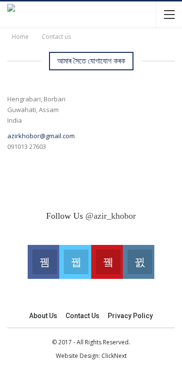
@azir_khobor (110, 216)
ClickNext (114, 356)
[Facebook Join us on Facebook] (43, 262)
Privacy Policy (130, 316)
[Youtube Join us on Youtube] (107, 262)
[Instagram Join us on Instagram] (138, 262)
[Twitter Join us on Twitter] (75, 262)
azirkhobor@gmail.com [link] (41, 135)
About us (43, 316)
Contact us (82, 316)
